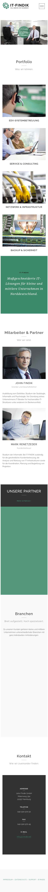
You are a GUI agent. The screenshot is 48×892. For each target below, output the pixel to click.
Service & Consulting (24, 163)
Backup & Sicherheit (24, 250)
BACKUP (24, 573)
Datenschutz (21, 880)
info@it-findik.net (24, 837)
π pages (41, 880)
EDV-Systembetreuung (24, 120)
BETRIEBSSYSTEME (24, 559)
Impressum (8, 880)
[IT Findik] (21, 5)
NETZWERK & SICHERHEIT (24, 535)
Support (32, 880)
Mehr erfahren (23, 501)
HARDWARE (23, 518)
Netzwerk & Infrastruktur (24, 207)
